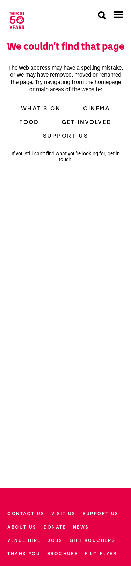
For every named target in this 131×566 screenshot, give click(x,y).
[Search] (102, 16)
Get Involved (86, 122)
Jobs (55, 540)
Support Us (65, 135)
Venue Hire (24, 540)
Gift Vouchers (92, 540)
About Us (21, 527)
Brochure (62, 553)
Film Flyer (101, 553)
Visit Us (63, 513)
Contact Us (25, 513)
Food (29, 122)
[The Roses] (17, 20)
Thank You (23, 553)
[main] (65, 254)
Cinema (96, 108)
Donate (55, 527)
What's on (41, 108)
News (81, 527)
